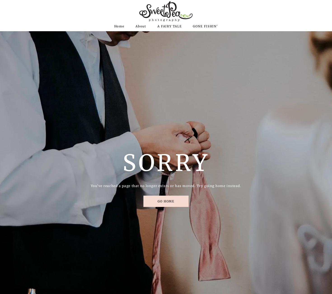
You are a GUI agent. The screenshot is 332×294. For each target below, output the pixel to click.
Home (119, 26)
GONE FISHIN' (205, 26)
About (141, 26)
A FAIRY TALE (169, 26)
